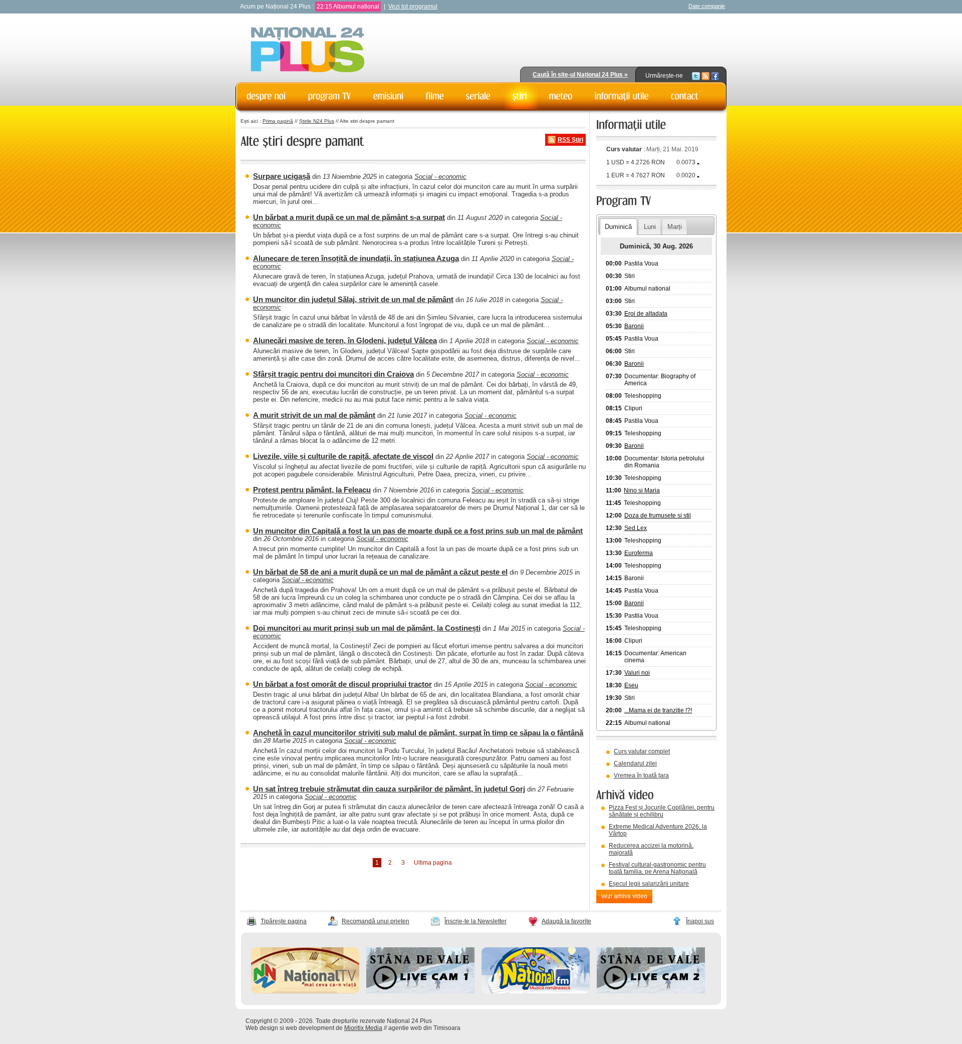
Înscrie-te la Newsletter (475, 921)
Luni (650, 226)
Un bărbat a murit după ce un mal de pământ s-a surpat (349, 217)
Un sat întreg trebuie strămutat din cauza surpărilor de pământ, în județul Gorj (389, 789)
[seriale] (478, 96)
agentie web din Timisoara (424, 1027)
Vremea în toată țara (641, 775)
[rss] (705, 75)
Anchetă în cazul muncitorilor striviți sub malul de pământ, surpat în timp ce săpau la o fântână (418, 732)
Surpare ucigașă (281, 176)
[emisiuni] (388, 96)
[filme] (435, 96)
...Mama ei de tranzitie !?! (658, 710)
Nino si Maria (642, 490)
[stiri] (520, 96)
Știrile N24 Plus (316, 121)
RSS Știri (570, 139)
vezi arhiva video (624, 896)
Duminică (618, 226)
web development (310, 1027)
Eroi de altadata (645, 313)
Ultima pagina (433, 862)
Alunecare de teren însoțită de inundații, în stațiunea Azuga (356, 258)
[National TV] (305, 991)
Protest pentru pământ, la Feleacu (312, 489)
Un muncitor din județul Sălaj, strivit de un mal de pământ (353, 299)
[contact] (685, 96)
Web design (262, 1027)
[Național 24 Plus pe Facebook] (715, 75)
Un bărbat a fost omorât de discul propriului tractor (342, 684)
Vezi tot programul (412, 6)
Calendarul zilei (635, 763)
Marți (674, 226)
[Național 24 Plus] (308, 50)
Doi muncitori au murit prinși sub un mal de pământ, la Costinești (366, 628)
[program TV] (329, 96)
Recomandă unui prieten (375, 921)
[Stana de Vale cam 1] (420, 991)
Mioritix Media (363, 1027)
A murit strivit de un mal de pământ (314, 415)
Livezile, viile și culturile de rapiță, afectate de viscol (343, 456)
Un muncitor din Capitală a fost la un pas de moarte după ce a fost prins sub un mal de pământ (418, 531)
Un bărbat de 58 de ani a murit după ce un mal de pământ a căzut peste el (380, 572)
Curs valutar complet (642, 751)
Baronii (634, 326)
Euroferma (638, 553)
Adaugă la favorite (566, 921)
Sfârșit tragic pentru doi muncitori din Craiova (333, 374)
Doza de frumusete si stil (657, 515)
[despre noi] (266, 96)
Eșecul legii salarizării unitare (649, 883)
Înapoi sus (700, 921)
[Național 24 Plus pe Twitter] (696, 75)
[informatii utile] (622, 96)
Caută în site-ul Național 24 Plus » (580, 74)
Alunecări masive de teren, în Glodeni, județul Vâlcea (345, 340)
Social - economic (440, 176)
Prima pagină (278, 121)
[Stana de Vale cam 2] (651, 991)
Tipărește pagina (284, 921)
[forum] (561, 96)
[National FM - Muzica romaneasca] (536, 991)
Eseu (631, 685)
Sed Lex (635, 528)
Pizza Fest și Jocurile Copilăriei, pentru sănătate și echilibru (661, 811)
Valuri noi (637, 672)
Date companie (706, 6)
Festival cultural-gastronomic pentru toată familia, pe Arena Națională (657, 868)
